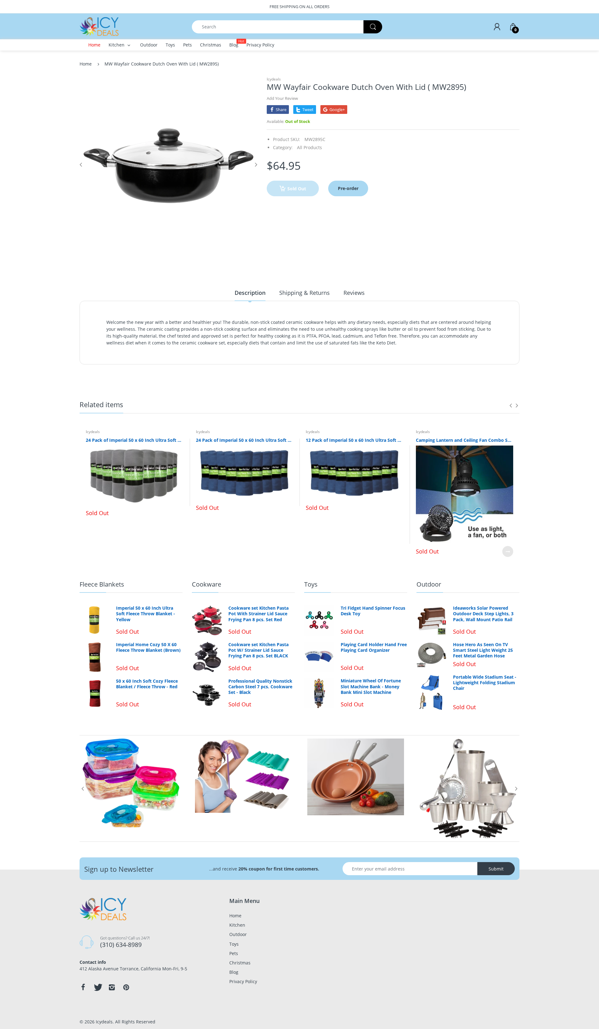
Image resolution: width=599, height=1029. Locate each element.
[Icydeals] (99, 26)
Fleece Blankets (102, 584)
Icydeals (274, 79)
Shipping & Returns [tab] (304, 292)
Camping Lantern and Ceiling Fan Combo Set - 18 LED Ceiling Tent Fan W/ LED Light (465, 440)
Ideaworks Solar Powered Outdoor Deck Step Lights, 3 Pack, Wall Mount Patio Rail (483, 613)
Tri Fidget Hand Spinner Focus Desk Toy (373, 611)
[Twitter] (97, 987)
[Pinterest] (126, 987)
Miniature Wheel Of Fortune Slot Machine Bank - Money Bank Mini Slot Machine (371, 686)
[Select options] (507, 551)
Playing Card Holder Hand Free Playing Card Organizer (374, 647)
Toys (311, 584)
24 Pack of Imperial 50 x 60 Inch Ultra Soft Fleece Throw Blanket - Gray (134, 440)
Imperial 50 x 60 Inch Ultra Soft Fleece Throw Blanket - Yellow (145, 613)
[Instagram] (111, 987)
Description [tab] (250, 292)
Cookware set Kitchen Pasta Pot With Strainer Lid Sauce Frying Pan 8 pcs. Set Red (258, 613)
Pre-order (348, 188)
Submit (496, 869)
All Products (309, 147)
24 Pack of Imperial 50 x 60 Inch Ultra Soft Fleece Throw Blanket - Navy (245, 440)
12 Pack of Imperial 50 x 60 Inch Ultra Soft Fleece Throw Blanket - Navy (354, 440)
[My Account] (497, 27)
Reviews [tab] (354, 292)
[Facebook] (83, 987)
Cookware (206, 584)
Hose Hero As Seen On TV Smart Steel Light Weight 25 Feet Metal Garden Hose (483, 650)
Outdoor (428, 584)
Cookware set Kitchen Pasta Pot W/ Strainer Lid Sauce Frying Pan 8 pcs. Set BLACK (258, 650)
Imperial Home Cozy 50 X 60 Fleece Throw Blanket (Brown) (148, 647)
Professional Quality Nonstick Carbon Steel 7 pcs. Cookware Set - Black (260, 686)
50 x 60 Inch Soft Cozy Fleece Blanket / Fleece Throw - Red (147, 684)
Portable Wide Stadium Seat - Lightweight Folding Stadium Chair (484, 682)
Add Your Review (282, 98)
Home (86, 64)
